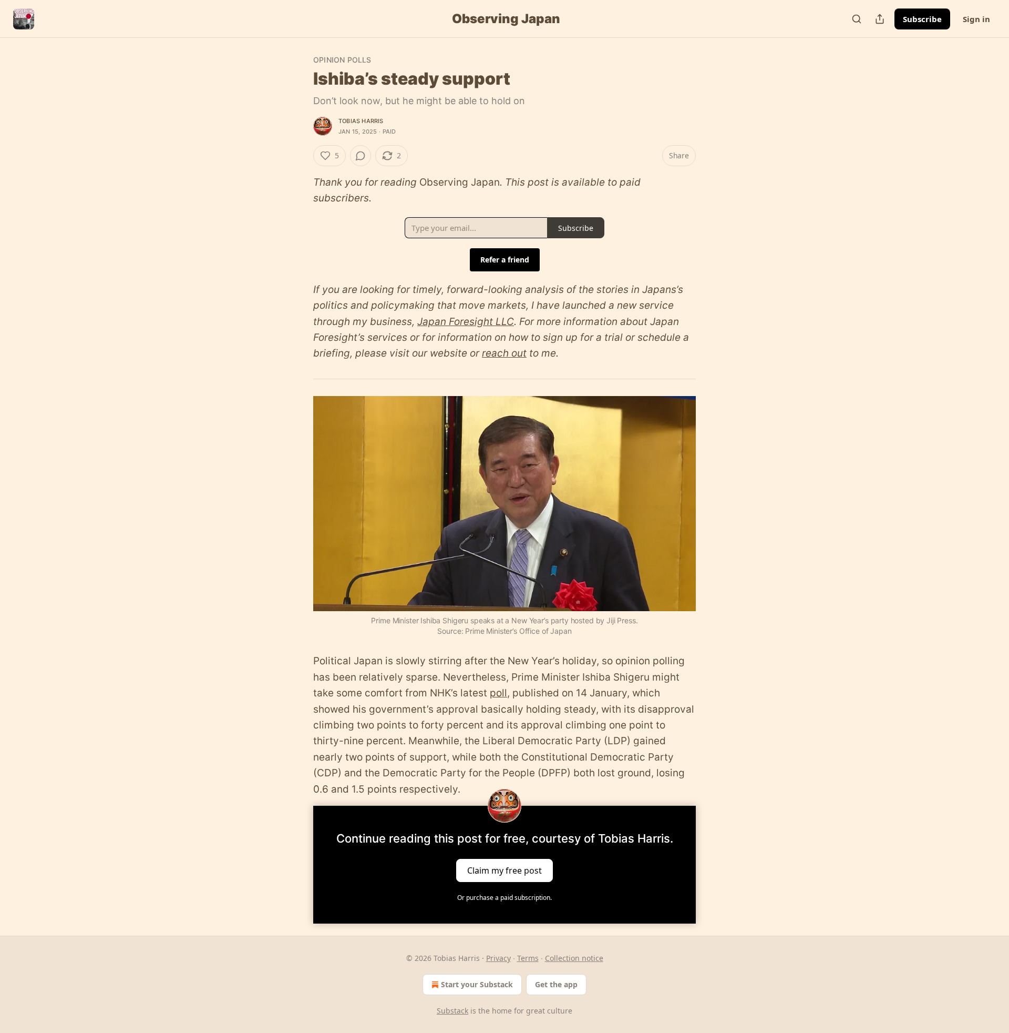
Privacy (498, 958)
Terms (528, 958)
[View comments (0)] (360, 155)
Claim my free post (504, 870)
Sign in (976, 19)
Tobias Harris (361, 121)
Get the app (556, 984)
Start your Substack (477, 984)
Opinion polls (342, 59)
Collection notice (574, 958)
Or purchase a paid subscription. (504, 897)
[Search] (856, 18)
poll (498, 693)
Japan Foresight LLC (465, 322)
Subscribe (922, 19)
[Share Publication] (879, 18)
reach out (504, 353)
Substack (452, 1011)
